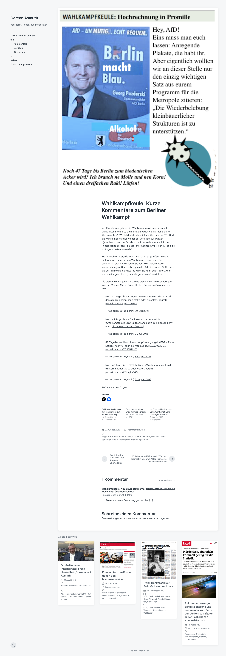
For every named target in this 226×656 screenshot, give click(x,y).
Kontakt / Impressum (21, 64)
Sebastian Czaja (110, 439)
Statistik (202, 637)
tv (11, 56)
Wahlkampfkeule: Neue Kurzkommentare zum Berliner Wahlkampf (111, 412)
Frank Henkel (143, 436)
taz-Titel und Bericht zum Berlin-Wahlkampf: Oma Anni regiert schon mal (160, 412)
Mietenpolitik (120, 593)
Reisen (14, 60)
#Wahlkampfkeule (154, 365)
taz (12, 39)
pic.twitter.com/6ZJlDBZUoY (121, 349)
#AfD (126, 368)
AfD (134, 436)
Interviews (165, 596)
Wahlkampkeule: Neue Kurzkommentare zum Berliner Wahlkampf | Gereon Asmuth (132, 490)
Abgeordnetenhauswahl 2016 (116, 436)
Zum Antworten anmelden (160, 488)
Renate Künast (164, 599)
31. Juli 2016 (141, 333)
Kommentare (20, 44)
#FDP (162, 342)
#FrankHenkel (158, 323)
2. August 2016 (143, 379)
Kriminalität (200, 634)
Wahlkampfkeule (139, 439)
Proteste (125, 595)
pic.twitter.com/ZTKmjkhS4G (121, 372)
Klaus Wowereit (150, 599)
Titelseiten (19, 52)
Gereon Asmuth (24, 18)
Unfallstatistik (190, 639)
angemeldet (119, 518)
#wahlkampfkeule (115, 323)
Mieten (111, 593)
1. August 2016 (143, 356)
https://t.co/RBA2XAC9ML (149, 345)
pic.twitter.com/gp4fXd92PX (121, 303)
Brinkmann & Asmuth (78, 585)
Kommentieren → (166, 480)
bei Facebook (129, 242)
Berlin (104, 593)
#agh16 (163, 300)
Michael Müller (158, 436)
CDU (70, 596)
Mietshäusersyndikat (111, 595)
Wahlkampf (124, 439)
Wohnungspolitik (109, 598)
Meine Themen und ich (22, 35)
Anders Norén (143, 651)
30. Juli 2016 (142, 310)
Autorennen (190, 634)
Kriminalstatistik (191, 637)
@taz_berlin (109, 242)
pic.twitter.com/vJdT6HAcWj (128, 326)
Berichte (18, 48)
